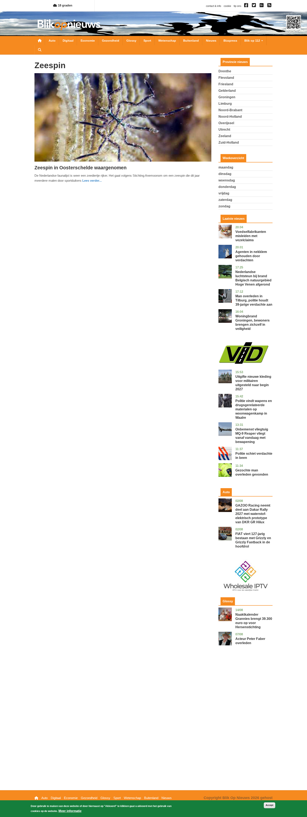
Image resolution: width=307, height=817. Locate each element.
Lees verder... (92, 180)
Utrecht (224, 129)
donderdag (227, 187)
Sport (147, 40)
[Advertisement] (245, 724)
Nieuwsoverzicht (39, 40)
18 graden (64, 5)
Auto (52, 40)
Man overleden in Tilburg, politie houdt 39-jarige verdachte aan (253, 300)
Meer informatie (69, 811)
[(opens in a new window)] (247, 6)
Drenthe (224, 71)
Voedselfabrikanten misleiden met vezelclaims (250, 236)
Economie (88, 40)
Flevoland (226, 77)
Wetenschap (167, 40)
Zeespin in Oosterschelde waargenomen (80, 167)
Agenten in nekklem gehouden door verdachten (251, 256)
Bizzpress (230, 40)
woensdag (226, 180)
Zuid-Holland (228, 142)
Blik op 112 (252, 40)
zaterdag (225, 200)
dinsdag (224, 174)
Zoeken (40, 49)
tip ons (237, 6)
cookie (227, 6)
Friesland (225, 84)
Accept (269, 805)
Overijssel (226, 123)
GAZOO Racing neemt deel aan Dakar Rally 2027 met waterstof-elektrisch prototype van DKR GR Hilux (252, 514)
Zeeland (224, 136)
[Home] (69, 24)
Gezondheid (110, 40)
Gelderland (227, 90)
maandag (225, 167)
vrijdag (223, 193)
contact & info (213, 6)
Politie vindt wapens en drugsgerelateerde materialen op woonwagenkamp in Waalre (253, 409)
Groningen (226, 97)
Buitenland (191, 40)
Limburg (225, 103)
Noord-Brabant (230, 110)
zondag (224, 206)
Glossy (131, 40)
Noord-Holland (230, 116)
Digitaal (68, 40)
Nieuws (211, 40)
